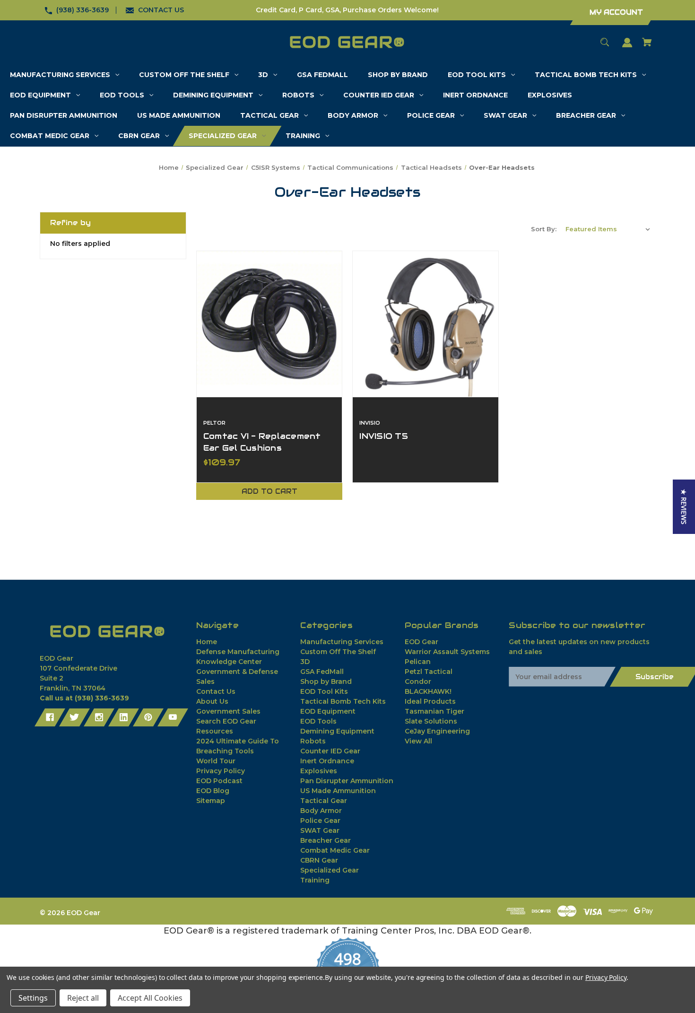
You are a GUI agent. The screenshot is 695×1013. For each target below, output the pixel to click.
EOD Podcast (219, 781)
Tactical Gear (323, 800)
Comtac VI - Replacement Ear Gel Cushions (262, 442)
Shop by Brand (326, 681)
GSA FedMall (322, 671)
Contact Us (215, 691)
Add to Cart (269, 491)
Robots (313, 741)
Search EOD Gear (226, 721)
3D (305, 661)
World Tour (215, 761)
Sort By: (543, 229)
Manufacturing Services (341, 641)
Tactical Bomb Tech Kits (343, 701)
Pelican (418, 661)
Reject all (83, 998)
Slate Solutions (431, 721)
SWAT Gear (319, 830)
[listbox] (608, 229)
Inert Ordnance (327, 761)
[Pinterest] (148, 717)
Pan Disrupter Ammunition (346, 781)
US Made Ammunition (338, 790)
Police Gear (320, 820)
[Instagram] (99, 717)
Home (206, 641)
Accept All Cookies (150, 998)
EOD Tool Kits (324, 691)
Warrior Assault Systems (447, 651)
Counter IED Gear (330, 751)
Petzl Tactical (428, 671)
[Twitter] (74, 717)
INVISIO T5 (383, 436)
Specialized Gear (329, 870)
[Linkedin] (124, 717)
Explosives (318, 771)
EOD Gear (421, 641)
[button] (684, 507)
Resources (214, 731)
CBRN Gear (319, 860)
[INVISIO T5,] (425, 324)
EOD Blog (212, 790)
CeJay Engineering (437, 731)
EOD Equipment (328, 711)
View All (418, 741)
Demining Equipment (337, 731)
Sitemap (210, 800)
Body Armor (321, 810)
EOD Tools (318, 721)
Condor (418, 681)
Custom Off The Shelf (338, 651)
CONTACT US (161, 10)
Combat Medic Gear (335, 850)
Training (315, 880)
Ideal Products (430, 701)
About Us (212, 701)
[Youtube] (173, 717)
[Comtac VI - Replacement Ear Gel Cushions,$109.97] (269, 324)
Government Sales (228, 711)
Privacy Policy (220, 771)
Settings (33, 998)
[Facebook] (50, 717)
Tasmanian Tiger (434, 711)
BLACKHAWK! (428, 691)
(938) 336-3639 (82, 10)
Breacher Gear (325, 840)
